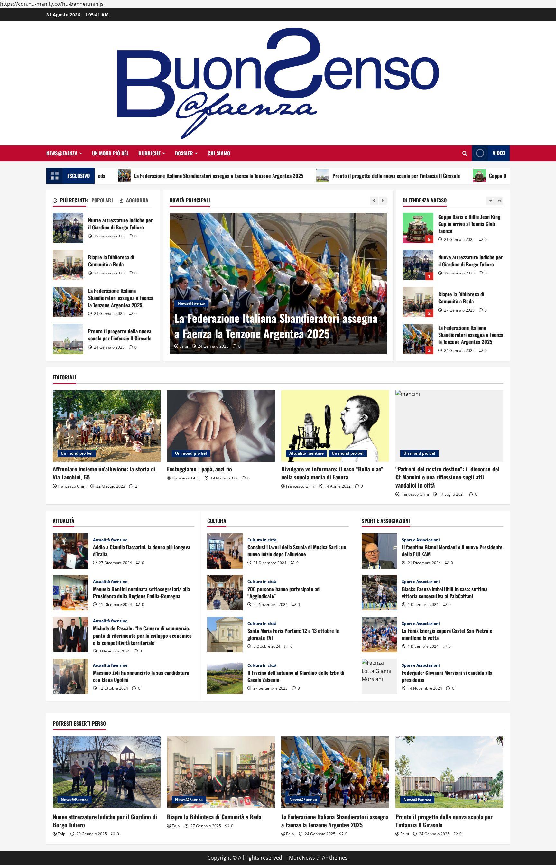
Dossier (184, 153)
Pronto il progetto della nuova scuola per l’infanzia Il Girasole (355, 176)
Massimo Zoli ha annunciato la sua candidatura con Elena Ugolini (70, 676)
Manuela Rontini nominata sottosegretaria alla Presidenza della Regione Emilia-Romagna (70, 592)
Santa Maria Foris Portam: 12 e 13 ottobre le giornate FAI (225, 634)
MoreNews (302, 857)
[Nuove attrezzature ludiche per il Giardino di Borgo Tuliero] (107, 772)
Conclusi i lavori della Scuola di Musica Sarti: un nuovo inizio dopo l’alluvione (225, 551)
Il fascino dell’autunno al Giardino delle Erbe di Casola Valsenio (225, 676)
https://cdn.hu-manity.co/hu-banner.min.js (52, 3)
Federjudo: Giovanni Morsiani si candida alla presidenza (379, 676)
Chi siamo (219, 153)
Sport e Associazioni (421, 540)
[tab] (69, 201)
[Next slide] (383, 201)
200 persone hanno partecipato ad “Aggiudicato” (225, 592)
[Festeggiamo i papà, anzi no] (221, 426)
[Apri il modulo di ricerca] (464, 153)
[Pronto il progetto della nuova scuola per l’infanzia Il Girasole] (449, 772)
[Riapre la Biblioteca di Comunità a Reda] (221, 772)
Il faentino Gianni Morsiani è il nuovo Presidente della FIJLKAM (379, 551)
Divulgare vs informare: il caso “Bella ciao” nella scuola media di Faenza (332, 473)
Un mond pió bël (110, 153)
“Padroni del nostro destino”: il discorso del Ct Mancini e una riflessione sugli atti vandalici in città (447, 477)
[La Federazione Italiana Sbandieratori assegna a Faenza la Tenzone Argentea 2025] (278, 283)
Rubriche (149, 153)
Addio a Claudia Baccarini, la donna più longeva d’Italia (70, 551)
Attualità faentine (306, 453)
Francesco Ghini (72, 486)
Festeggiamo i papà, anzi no (199, 469)
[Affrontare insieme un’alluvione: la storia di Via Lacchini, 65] (107, 426)
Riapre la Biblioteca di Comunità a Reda (68, 265)
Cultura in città (261, 540)
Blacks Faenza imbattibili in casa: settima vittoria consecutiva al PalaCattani (379, 592)
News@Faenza (62, 153)
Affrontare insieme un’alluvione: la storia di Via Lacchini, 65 (104, 473)
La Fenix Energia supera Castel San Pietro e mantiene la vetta (379, 634)
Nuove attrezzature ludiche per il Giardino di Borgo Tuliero (68, 228)
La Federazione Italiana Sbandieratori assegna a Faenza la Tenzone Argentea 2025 (178, 176)
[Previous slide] (374, 201)
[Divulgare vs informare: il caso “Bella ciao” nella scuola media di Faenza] (335, 426)
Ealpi (183, 346)
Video (499, 153)
